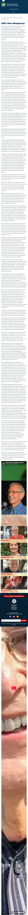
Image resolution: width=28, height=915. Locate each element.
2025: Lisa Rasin (5, 540)
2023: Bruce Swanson (6, 574)
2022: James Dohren (6, 590)
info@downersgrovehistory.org (14, 613)
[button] (14, 12)
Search (24, 620)
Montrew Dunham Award (10, 29)
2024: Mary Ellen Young (7, 557)
